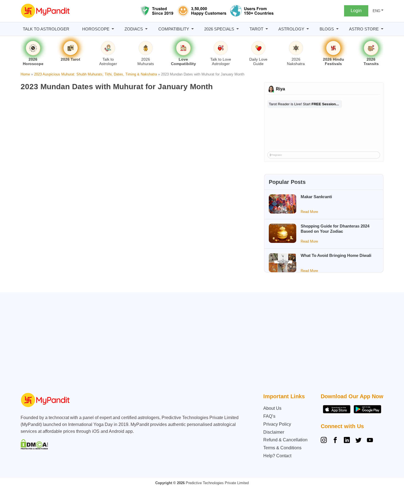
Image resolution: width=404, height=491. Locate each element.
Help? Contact (277, 455)
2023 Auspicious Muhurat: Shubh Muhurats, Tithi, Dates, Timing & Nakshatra (95, 74)
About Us (272, 408)
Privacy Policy (277, 424)
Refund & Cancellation (285, 439)
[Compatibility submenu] (192, 29)
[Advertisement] (201, 343)
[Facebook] (335, 441)
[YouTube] (370, 441)
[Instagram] (325, 441)
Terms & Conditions (282, 447)
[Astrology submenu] (307, 29)
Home (25, 74)
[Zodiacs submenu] (146, 29)
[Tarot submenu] (266, 29)
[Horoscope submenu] (113, 29)
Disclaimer (273, 432)
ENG (376, 11)
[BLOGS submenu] (337, 29)
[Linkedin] (347, 441)
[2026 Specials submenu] (237, 29)
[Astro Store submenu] (382, 29)
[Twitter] (358, 441)
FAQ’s (269, 416)
